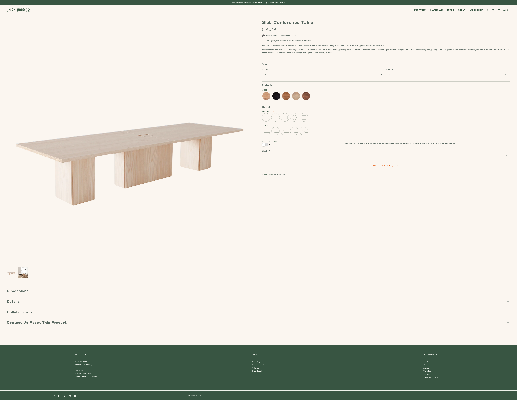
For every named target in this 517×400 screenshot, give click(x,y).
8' (389, 74)
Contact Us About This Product (37, 323)
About (425, 361)
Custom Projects (258, 364)
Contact (426, 364)
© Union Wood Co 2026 (194, 395)
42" (266, 74)
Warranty (427, 374)
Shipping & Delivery (430, 377)
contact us (431, 143)
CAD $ (505, 10)
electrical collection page (377, 143)
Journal (426, 368)
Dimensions (18, 291)
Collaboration (19, 312)
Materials (255, 368)
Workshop (427, 371)
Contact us (79, 370)
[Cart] (499, 10)
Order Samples (257, 371)
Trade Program (257, 361)
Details (13, 301)
